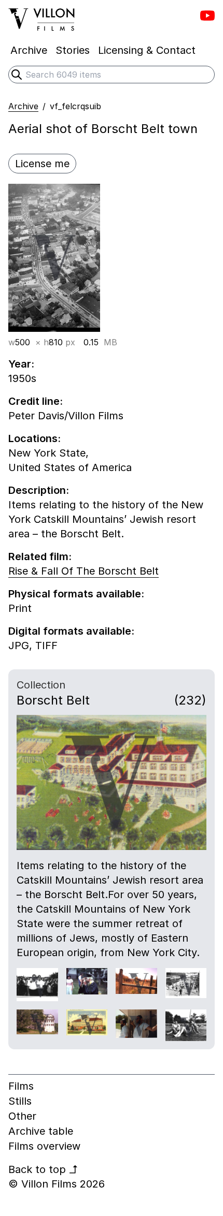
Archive (23, 106)
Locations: (34, 438)
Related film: (40, 556)
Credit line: (35, 401)
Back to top (43, 1169)
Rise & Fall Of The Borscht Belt (83, 571)
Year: (21, 364)
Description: (38, 490)
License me (42, 163)
